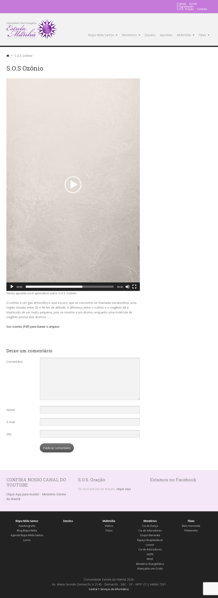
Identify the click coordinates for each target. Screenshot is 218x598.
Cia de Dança (150, 526)
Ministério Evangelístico (150, 564)
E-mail (10, 422)
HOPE (150, 554)
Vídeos (109, 526)
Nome (10, 410)
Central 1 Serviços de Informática (109, 589)
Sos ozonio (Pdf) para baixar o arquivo (32, 327)
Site (8, 434)
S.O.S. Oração (185, 9)
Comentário (14, 362)
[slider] (70, 287)
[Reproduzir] (12, 287)
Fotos (109, 530)
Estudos (150, 35)
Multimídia (184, 35)
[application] (73, 184)
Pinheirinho (191, 530)
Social (193, 4)
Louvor (150, 545)
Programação (185, 6)
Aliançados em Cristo (150, 568)
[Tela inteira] (134, 287)
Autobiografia (27, 526)
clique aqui (123, 489)
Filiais (202, 35)
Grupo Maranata (150, 535)
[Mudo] (127, 287)
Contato (202, 9)
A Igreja (181, 4)
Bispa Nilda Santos (101, 35)
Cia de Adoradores (150, 530)
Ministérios (129, 35)
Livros (26, 540)
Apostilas (166, 35)
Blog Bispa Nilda (27, 530)
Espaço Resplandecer (150, 540)
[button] (73, 184)
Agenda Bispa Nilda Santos (27, 535)
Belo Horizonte (191, 526)
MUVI (150, 559)
